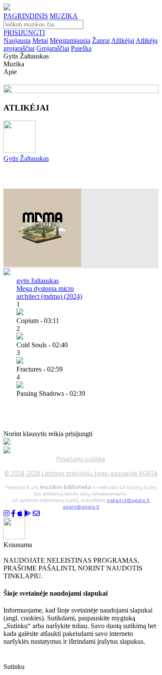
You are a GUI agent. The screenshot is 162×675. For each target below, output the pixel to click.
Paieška (81, 48)
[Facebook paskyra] (13, 513)
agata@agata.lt (81, 506)
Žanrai (101, 40)
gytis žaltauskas (37, 280)
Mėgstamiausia (70, 40)
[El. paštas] (36, 513)
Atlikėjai (122, 40)
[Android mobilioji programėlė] (27, 513)
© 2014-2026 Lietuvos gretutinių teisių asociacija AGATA (81, 473)
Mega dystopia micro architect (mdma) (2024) (49, 292)
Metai (40, 40)
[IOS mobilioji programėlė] (19, 513)
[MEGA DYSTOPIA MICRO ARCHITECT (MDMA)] (42, 264)
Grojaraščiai (52, 48)
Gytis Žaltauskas (26, 158)
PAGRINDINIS (25, 16)
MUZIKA (64, 16)
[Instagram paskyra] (6, 513)
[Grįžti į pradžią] (6, 8)
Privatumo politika (81, 459)
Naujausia (17, 40)
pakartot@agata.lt (128, 500)
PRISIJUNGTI (24, 32)
